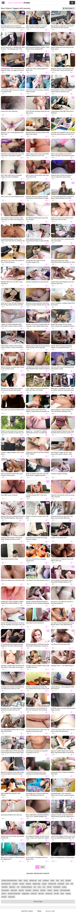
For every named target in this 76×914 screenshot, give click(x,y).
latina (62, 893)
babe (20, 880)
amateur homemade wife (9, 880)
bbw (67, 883)
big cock (41, 893)
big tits (4, 893)
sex (18, 887)
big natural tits (6, 883)
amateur (42, 890)
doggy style (36, 883)
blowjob (28, 883)
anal (39, 880)
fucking (56, 890)
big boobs (11, 897)
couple (64, 887)
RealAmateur (19, 3)
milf (72, 883)
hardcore (35, 890)
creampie (4, 887)
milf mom (33, 893)
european (46, 880)
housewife (61, 883)
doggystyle (25, 893)
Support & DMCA (27, 911)
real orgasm (5, 890)
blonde (49, 887)
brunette (28, 890)
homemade (56, 887)
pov (44, 887)
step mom (14, 890)
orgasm (68, 893)
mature (49, 890)
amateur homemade (14, 893)
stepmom (12, 887)
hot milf (56, 893)
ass (35, 887)
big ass (22, 883)
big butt (21, 890)
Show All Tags (38, 901)
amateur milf (52, 883)
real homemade (65, 890)
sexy (62, 880)
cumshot (15, 883)
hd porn (4, 897)
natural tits (49, 893)
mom (39, 887)
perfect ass (33, 880)
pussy (26, 880)
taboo (52, 880)
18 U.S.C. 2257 (50, 911)
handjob (68, 880)
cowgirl (44, 883)
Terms (39, 911)
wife (57, 880)
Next (42, 867)
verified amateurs (26, 887)
